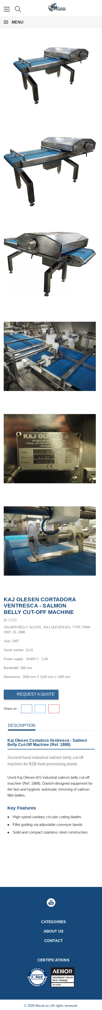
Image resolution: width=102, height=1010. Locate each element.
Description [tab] (21, 725)
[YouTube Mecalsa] (51, 902)
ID (5, 620)
